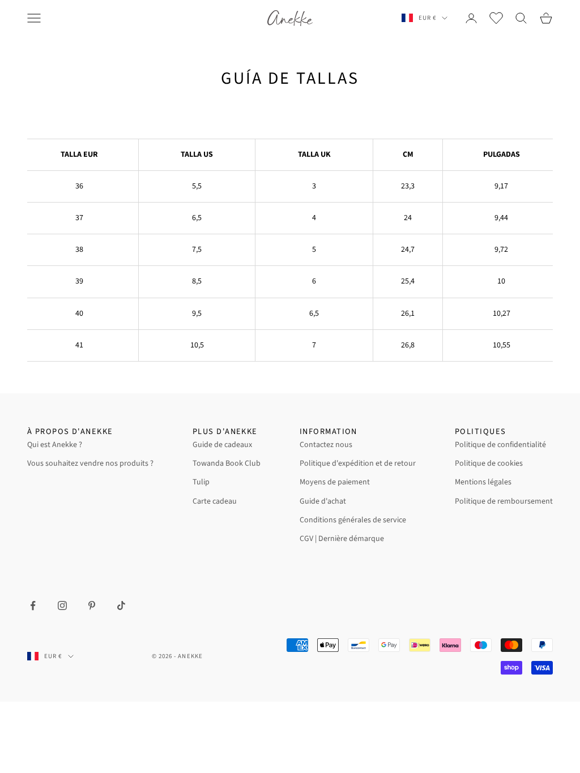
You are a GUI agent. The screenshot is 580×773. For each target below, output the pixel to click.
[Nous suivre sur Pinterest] (91, 605)
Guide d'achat (323, 501)
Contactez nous (326, 444)
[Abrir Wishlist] (496, 18)
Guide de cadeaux (222, 444)
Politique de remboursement (504, 501)
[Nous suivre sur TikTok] (121, 605)
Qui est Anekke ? (54, 444)
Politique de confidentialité (500, 444)
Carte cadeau (215, 501)
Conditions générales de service (353, 520)
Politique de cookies (489, 463)
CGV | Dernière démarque (342, 538)
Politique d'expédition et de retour (358, 463)
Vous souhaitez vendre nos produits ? (90, 463)
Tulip (201, 482)
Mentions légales (483, 482)
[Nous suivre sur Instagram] (62, 605)
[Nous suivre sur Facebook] (33, 605)
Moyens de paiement (335, 482)
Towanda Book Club (227, 463)
